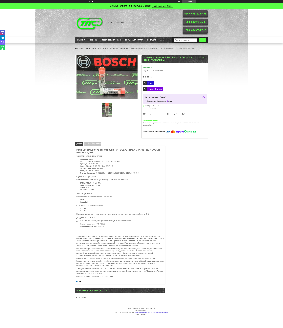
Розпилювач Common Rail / (119, 48)
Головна (81, 40)
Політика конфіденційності (159, 312)
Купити (150, 83)
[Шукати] (202, 40)
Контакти (151, 40)
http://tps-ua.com (106, 276)
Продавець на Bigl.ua (141, 310)
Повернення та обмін (111, 40)
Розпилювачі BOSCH (100, 48)
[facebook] (77, 282)
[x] (80, 282)
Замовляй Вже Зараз (163, 6)
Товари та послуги (85, 48)
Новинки (93, 40)
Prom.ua (152, 308)
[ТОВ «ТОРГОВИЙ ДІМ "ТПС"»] (89, 22)
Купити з (151, 89)
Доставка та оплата (134, 40)
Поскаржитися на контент (142, 312)
